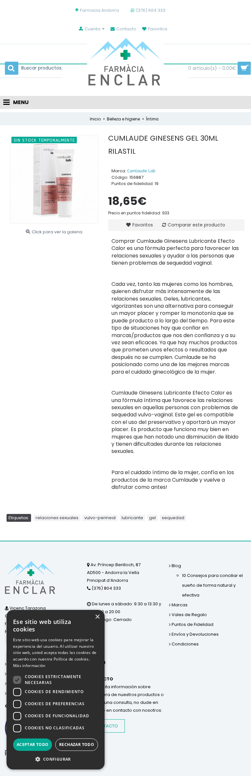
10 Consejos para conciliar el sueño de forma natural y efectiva (212, 585)
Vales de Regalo (189, 615)
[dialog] (56, 689)
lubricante (132, 518)
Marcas (179, 605)
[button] (55, 759)
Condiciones (185, 644)
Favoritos (142, 225)
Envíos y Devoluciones (195, 634)
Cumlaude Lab (141, 170)
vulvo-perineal (100, 518)
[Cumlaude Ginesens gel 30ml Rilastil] (54, 179)
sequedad (173, 518)
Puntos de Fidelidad (192, 624)
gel (152, 518)
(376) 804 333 (106, 588)
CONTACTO (106, 726)
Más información (29, 665)
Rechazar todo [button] (76, 744)
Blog (176, 566)
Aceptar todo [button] (33, 744)
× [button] (97, 616)
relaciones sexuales (57, 518)
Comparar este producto (196, 225)
